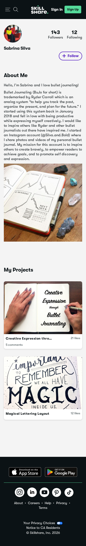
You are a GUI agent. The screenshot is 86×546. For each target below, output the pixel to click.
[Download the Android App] (61, 472)
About (18, 503)
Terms (43, 508)
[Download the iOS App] (25, 472)
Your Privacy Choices (39, 523)
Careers (34, 503)
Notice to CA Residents (43, 528)
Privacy (61, 503)
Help (48, 503)
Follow (73, 56)
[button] (8, 10)
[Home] (39, 9)
